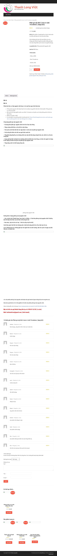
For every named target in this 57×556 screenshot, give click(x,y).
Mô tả (6, 95)
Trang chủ (5, 20)
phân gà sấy (47, 74)
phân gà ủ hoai (42, 75)
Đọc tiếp (35, 541)
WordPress (42, 552)
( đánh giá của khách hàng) (43, 28)
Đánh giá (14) (13, 95)
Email (5, 477)
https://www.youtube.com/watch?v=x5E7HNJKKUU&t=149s (32, 306)
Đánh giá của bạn (8, 459)
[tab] (6, 95)
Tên (5, 473)
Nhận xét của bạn (7, 463)
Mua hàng (37, 69)
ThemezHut (51, 554)
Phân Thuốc (11, 20)
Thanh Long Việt (26, 7)
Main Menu (8, 14)
